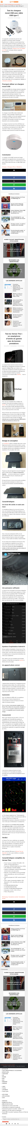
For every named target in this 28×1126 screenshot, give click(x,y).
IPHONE (4, 1076)
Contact (4, 1116)
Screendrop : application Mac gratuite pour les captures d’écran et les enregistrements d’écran (18, 287)
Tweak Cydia (5, 1091)
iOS (3, 1075)
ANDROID (4, 1083)
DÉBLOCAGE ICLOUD (7, 1104)
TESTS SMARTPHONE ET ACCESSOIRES (12, 1070)
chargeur (5, 167)
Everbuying (5, 896)
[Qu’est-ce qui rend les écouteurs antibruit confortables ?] (9, 316)
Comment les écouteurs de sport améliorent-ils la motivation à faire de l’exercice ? (17, 324)
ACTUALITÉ (5, 1069)
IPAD (3, 1078)
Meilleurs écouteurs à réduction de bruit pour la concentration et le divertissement (18, 310)
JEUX (3, 1097)
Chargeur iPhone (12, 167)
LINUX (3, 1086)
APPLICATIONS (6, 1096)
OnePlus (19, 374)
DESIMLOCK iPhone (7, 1102)
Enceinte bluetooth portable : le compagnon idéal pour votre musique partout (18, 232)
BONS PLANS (5, 1072)
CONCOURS (5, 1073)
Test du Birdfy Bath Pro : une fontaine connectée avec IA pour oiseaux (18, 218)
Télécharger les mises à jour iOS (10, 1105)
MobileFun (19, 167)
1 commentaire (13, 346)
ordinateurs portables (7, 80)
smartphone (6, 443)
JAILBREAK (5, 1089)
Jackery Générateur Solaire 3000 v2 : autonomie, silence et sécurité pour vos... (18, 212)
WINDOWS (4, 1081)
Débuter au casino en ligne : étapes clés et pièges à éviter (17, 295)
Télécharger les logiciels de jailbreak (11, 1107)
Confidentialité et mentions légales (8, 1064)
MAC (3, 1080)
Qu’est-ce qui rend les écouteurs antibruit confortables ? (18, 316)
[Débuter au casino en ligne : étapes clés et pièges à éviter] (9, 295)
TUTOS (4, 1088)
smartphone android (13, 896)
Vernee (3, 404)
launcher (21, 660)
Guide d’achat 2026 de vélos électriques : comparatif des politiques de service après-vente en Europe (18, 303)
